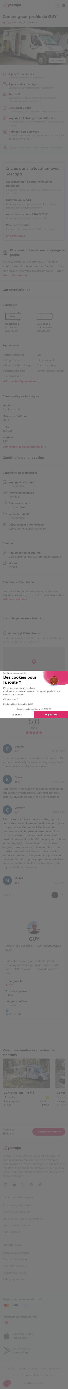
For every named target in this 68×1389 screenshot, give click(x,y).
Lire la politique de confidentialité (18, 704)
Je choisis (17, 714)
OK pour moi (51, 714)
